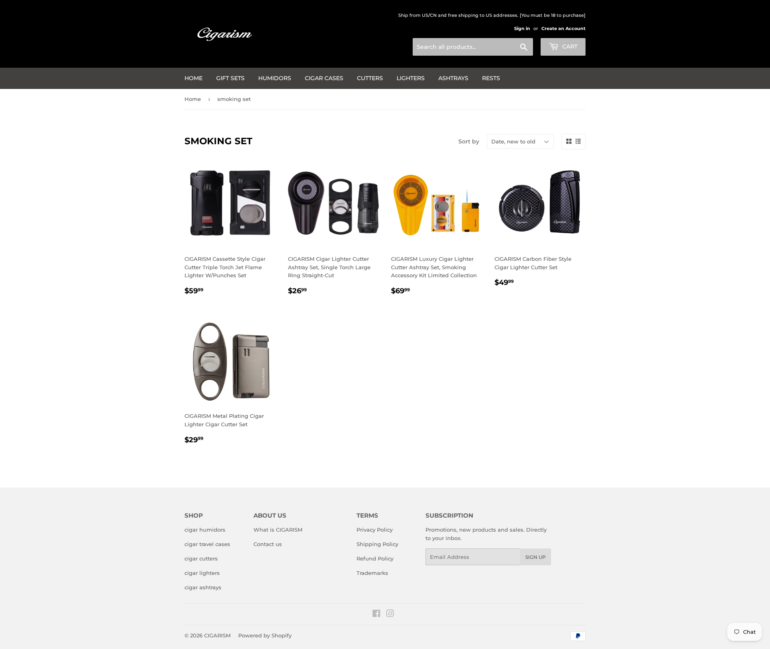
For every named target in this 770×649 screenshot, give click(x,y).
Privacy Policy (375, 529)
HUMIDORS (274, 78)
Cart (569, 46)
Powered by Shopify (265, 635)
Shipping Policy (377, 544)
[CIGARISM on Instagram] (390, 614)
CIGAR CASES (324, 78)
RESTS (491, 78)
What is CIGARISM (277, 529)
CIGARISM (217, 635)
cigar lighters (202, 573)
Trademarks (372, 573)
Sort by (468, 141)
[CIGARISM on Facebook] (376, 614)
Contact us (267, 544)
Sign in (522, 28)
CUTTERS (370, 78)
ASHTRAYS (453, 78)
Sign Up (535, 557)
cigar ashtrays (202, 587)
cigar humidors (204, 529)
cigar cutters (201, 558)
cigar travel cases (207, 544)
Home (193, 78)
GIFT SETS (230, 78)
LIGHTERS (411, 78)
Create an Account (563, 28)
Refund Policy (375, 558)
